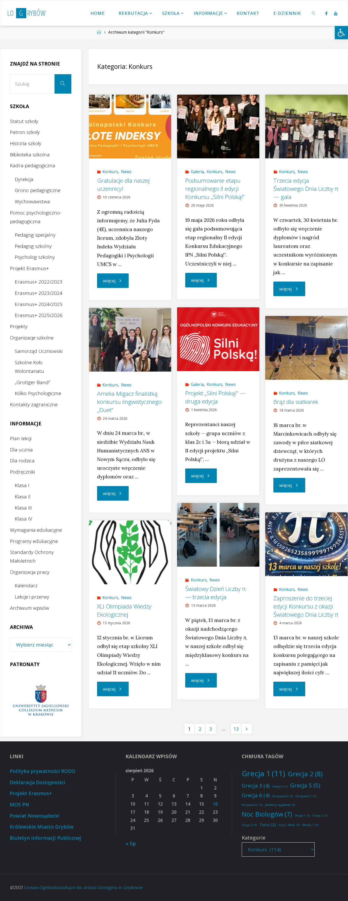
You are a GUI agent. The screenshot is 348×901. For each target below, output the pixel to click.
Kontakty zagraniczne (34, 404)
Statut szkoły (24, 121)
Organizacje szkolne (31, 337)
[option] (41, 700)
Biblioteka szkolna (30, 154)
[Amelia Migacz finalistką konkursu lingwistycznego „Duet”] (130, 340)
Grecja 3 (256, 785)
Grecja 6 (256, 795)
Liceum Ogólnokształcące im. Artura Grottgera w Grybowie (82, 887)
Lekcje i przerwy (32, 596)
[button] (341, 32)
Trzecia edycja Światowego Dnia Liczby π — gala (305, 188)
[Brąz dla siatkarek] (306, 348)
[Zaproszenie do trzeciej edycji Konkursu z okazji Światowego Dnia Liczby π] (306, 544)
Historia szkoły (25, 143)
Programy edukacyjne (34, 541)
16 (215, 804)
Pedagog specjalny (35, 235)
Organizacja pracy (29, 572)
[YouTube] (336, 13)
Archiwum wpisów (29, 608)
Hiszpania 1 (306, 796)
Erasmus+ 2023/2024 (38, 293)
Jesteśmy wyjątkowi (280, 805)
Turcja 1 (302, 815)
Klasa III (23, 507)
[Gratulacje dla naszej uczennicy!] (130, 126)
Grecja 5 (305, 785)
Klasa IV (23, 518)
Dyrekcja (24, 179)
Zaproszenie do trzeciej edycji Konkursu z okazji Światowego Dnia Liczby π (305, 606)
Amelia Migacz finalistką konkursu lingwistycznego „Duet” (129, 402)
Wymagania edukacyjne (36, 530)
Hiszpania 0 (282, 796)
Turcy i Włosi (289, 825)
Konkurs (110, 171)
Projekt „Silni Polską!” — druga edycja (215, 397)
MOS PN (19, 804)
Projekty (19, 326)
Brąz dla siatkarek (295, 402)
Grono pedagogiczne (37, 190)
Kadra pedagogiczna (32, 165)
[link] (313, 13)
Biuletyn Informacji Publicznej (45, 838)
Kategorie (253, 837)
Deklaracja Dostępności (37, 782)
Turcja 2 (319, 815)
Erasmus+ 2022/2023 (38, 281)
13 (236, 729)
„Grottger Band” (32, 382)
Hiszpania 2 (252, 805)
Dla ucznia (21, 449)
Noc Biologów (267, 814)
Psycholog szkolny (35, 257)
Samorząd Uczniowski (38, 351)
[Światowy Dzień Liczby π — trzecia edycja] (218, 535)
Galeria (197, 171)
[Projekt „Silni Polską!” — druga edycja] (218, 339)
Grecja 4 (280, 786)
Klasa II (23, 496)
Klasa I (22, 485)
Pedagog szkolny (33, 246)
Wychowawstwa (32, 201)
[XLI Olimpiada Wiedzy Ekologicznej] (130, 552)
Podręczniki (22, 471)
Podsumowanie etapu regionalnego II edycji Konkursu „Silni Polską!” (215, 188)
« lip (131, 843)
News (126, 171)
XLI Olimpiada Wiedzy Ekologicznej (124, 610)
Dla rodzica (22, 460)
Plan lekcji (20, 438)
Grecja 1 (263, 773)
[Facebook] (326, 13)
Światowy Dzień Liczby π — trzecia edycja (215, 593)
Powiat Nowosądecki (34, 816)
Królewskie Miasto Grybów (42, 826)
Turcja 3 (249, 825)
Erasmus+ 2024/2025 (38, 304)
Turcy (267, 824)
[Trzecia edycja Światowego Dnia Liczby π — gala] (306, 126)
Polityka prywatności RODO (42, 771)
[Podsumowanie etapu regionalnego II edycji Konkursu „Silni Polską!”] (218, 126)
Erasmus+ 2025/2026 (38, 315)
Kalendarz (26, 585)
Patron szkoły (25, 132)
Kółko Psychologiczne (38, 393)
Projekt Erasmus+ (29, 268)
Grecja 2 (305, 773)
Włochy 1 (310, 825)
